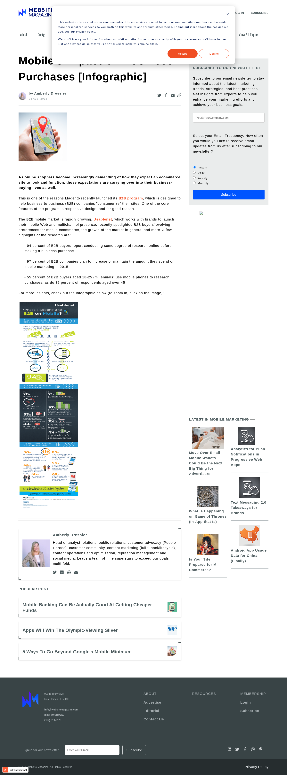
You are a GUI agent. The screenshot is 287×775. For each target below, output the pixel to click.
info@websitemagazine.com (61, 709)
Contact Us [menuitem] (154, 719)
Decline (214, 53)
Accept (182, 53)
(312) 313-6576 (52, 720)
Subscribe (259, 12)
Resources (204, 694)
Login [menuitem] (245, 702)
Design (41, 34)
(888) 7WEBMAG (54, 714)
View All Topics (248, 34)
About (150, 694)
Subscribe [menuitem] (249, 711)
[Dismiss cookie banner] (227, 14)
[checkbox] (229, 175)
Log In (238, 12)
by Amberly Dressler (47, 93)
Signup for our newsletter (40, 750)
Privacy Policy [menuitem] (256, 767)
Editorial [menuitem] (151, 711)
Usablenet (103, 219)
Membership (252, 694)
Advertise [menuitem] (152, 702)
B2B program (131, 198)
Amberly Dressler (70, 535)
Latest (23, 34)
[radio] (229, 167)
